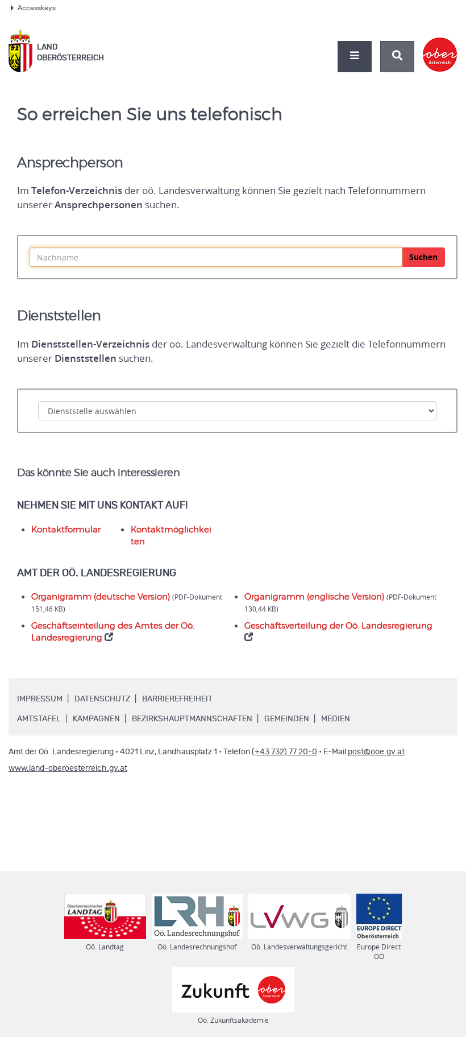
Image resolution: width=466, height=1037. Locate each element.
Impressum (40, 699)
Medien (335, 719)
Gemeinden (286, 719)
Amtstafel (39, 719)
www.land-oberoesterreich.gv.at (68, 768)
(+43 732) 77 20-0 (284, 752)
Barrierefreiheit (177, 699)
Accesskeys (37, 8)
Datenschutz (102, 699)
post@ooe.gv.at (376, 752)
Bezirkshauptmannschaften (192, 719)
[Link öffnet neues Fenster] (440, 44)
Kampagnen (96, 719)
